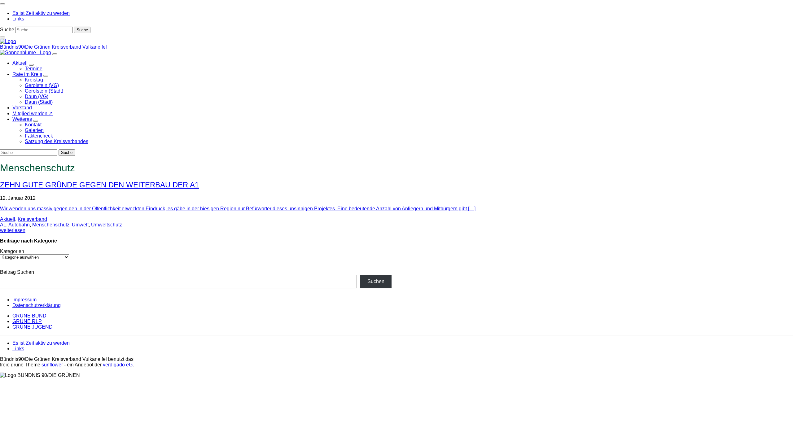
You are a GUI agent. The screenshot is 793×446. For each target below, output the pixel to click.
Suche (7, 29)
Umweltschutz (106, 224)
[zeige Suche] (2, 37)
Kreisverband (32, 219)
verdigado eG (118, 364)
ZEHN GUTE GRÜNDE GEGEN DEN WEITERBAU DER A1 (99, 185)
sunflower (52, 364)
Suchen (375, 281)
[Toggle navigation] (2, 4)
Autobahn (19, 224)
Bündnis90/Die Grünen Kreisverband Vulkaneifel (53, 47)
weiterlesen (12, 230)
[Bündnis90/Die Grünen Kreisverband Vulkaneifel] (8, 41)
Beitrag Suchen (17, 272)
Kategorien (12, 251)
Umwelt (80, 224)
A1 (3, 224)
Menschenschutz (50, 224)
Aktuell (7, 219)
